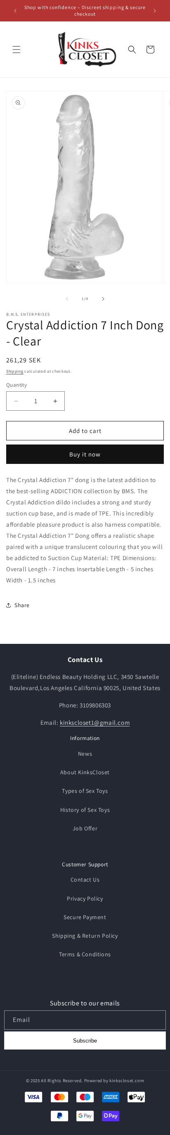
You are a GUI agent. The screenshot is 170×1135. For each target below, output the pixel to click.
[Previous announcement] (15, 11)
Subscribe (85, 1041)
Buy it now (85, 454)
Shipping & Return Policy (85, 935)
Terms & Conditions (85, 954)
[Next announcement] (155, 11)
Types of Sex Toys (85, 790)
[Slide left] (67, 299)
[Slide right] (103, 299)
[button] (16, 49)
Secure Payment (85, 917)
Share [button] (22, 605)
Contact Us (85, 879)
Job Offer (85, 828)
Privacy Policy (85, 898)
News (85, 753)
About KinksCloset (85, 772)
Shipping (15, 371)
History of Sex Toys (85, 809)
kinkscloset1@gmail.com (95, 722)
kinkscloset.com (126, 1080)
